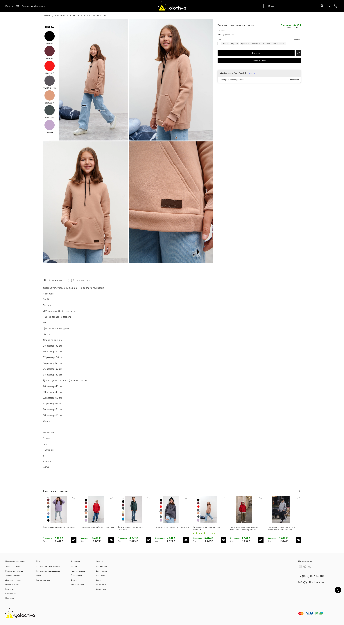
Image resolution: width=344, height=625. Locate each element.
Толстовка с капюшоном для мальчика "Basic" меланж (281, 528)
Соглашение (10, 593)
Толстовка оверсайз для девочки (59, 526)
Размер (296, 39)
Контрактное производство (48, 571)
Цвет (220, 39)
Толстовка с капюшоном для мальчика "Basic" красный (244, 528)
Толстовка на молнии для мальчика (130, 528)
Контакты (9, 589)
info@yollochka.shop (311, 582)
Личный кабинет (12, 575)
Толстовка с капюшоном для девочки (206, 528)
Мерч (38, 575)
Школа (73, 580)
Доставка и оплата (13, 580)
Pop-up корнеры (43, 580)
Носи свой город (78, 571)
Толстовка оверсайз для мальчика (97, 526)
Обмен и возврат (12, 584)
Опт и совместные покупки (48, 566)
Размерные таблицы (14, 571)
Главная (46, 15)
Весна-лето (101, 589)
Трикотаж (74, 15)
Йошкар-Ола (76, 575)
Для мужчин (101, 571)
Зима (98, 580)
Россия (74, 566)
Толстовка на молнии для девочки (172, 526)
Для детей (60, 15)
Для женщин (101, 566)
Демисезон (101, 584)
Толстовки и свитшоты (95, 15)
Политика (9, 598)
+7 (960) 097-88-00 (311, 576)
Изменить (252, 73)
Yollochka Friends (12, 566)
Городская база (77, 584)
